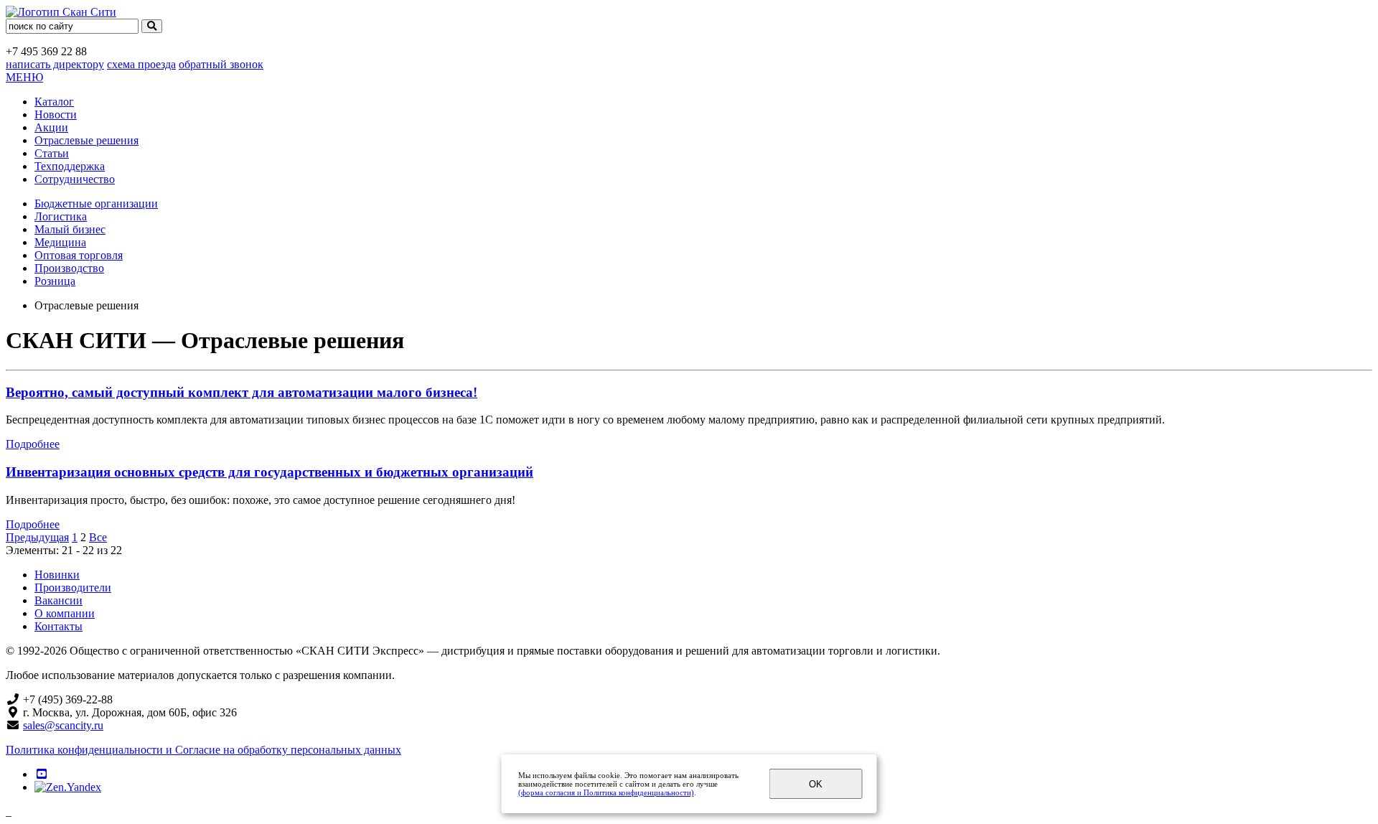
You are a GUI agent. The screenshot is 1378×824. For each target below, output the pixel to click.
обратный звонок (221, 64)
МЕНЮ (24, 77)
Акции (51, 127)
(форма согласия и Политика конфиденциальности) (606, 792)
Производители (72, 587)
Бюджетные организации (96, 203)
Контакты (58, 626)
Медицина (60, 242)
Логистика (60, 216)
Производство (69, 268)
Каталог (54, 101)
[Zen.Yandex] (67, 787)
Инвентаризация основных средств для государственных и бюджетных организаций (269, 471)
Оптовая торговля (78, 255)
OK (816, 784)
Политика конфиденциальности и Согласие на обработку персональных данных (203, 750)
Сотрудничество (74, 179)
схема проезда (141, 64)
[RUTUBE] (41, 774)
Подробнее (33, 444)
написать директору (55, 64)
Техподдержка (69, 166)
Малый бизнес (70, 229)
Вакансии (58, 600)
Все (98, 537)
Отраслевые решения (86, 140)
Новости (55, 114)
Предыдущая (37, 537)
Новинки (57, 574)
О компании (64, 613)
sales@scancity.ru (63, 725)
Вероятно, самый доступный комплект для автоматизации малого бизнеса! (241, 392)
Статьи (51, 153)
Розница (54, 281)
